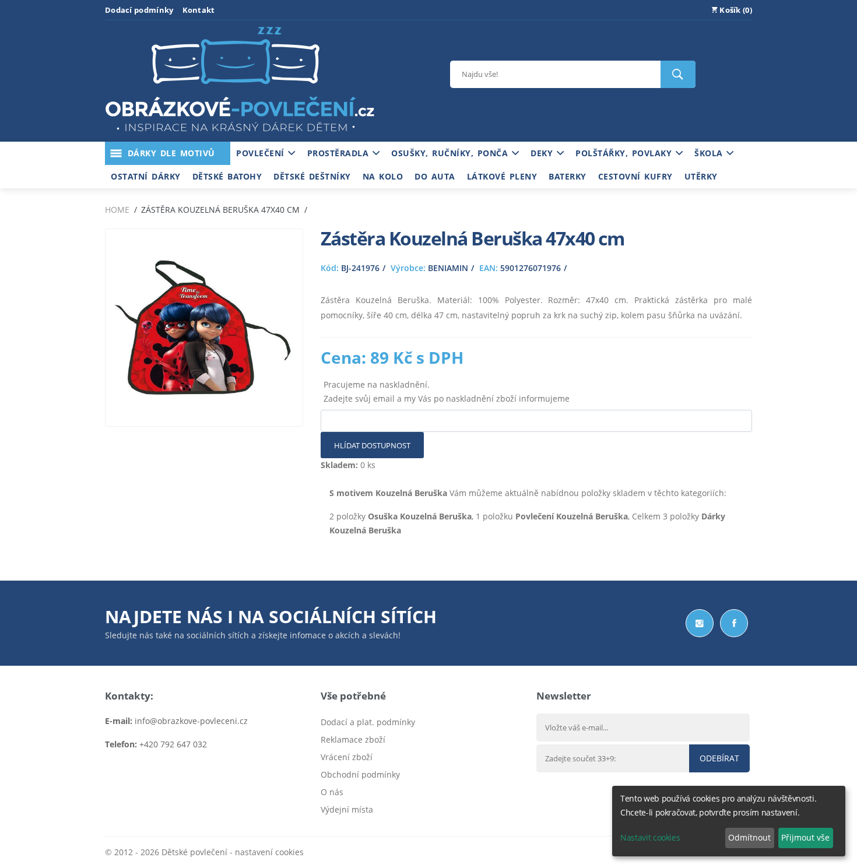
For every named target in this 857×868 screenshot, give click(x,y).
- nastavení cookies (265, 852)
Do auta (435, 176)
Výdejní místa (347, 809)
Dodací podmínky (139, 10)
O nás (332, 791)
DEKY (544, 153)
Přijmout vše (805, 837)
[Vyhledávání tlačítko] (678, 74)
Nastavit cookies (650, 837)
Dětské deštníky (312, 176)
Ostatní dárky (146, 176)
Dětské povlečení (194, 852)
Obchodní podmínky (360, 774)
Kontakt (198, 10)
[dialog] (728, 821)
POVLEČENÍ (262, 153)
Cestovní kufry (635, 176)
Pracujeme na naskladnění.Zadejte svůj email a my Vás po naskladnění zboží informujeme (447, 391)
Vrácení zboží (347, 756)
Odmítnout (749, 837)
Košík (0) (735, 10)
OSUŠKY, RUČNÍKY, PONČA (451, 153)
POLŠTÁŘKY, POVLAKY (625, 153)
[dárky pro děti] (239, 134)
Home (117, 209)
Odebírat (719, 758)
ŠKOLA (710, 153)
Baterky (567, 176)
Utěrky (701, 176)
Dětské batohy (227, 176)
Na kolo (383, 176)
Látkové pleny (502, 176)
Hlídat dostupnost (372, 445)
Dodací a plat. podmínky (368, 722)
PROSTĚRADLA (340, 153)
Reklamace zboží (353, 739)
